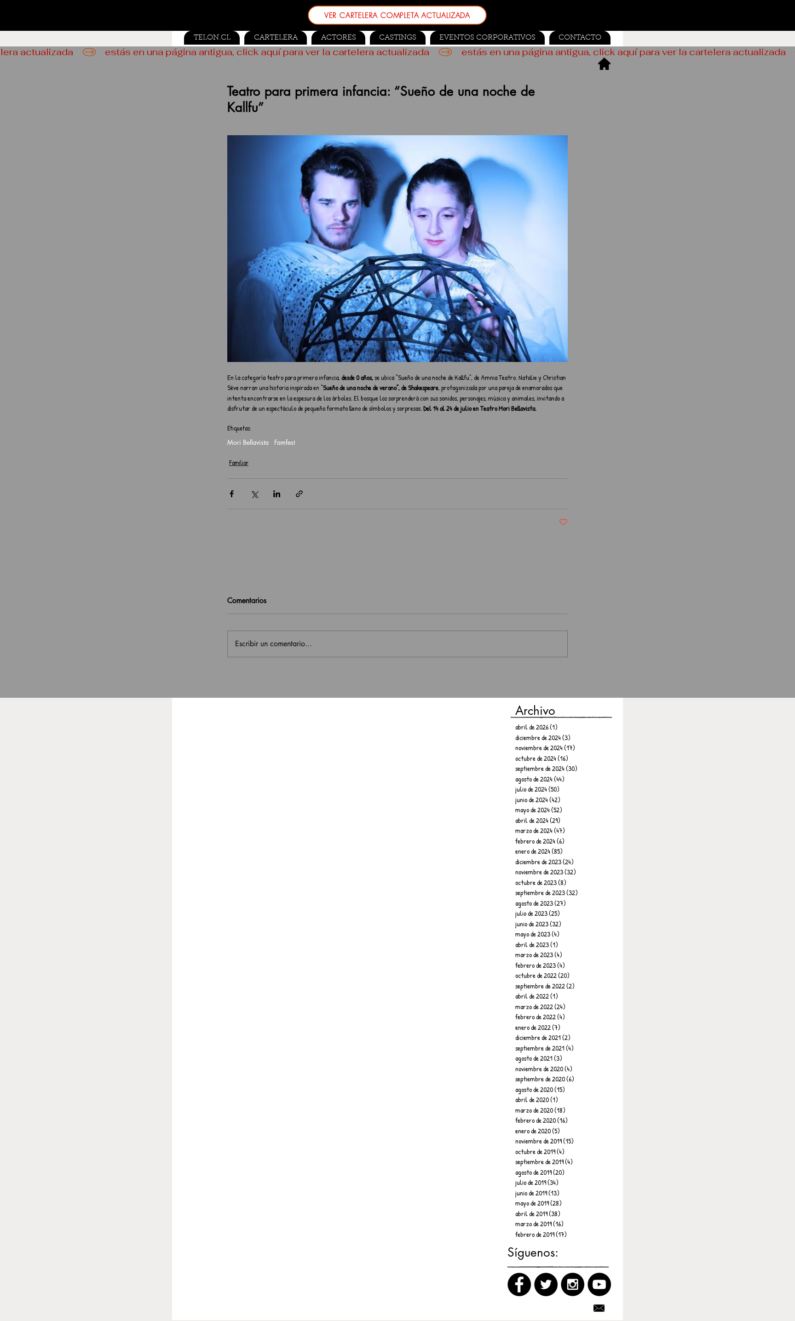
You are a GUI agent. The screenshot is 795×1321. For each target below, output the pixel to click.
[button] (398, 38)
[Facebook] (519, 1284)
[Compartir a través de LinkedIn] (276, 493)
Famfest (284, 442)
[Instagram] (572, 1284)
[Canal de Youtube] (599, 1284)
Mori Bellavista (248, 442)
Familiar (238, 462)
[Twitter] (546, 1284)
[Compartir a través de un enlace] (299, 493)
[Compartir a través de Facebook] (231, 493)
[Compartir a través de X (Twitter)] (254, 493)
